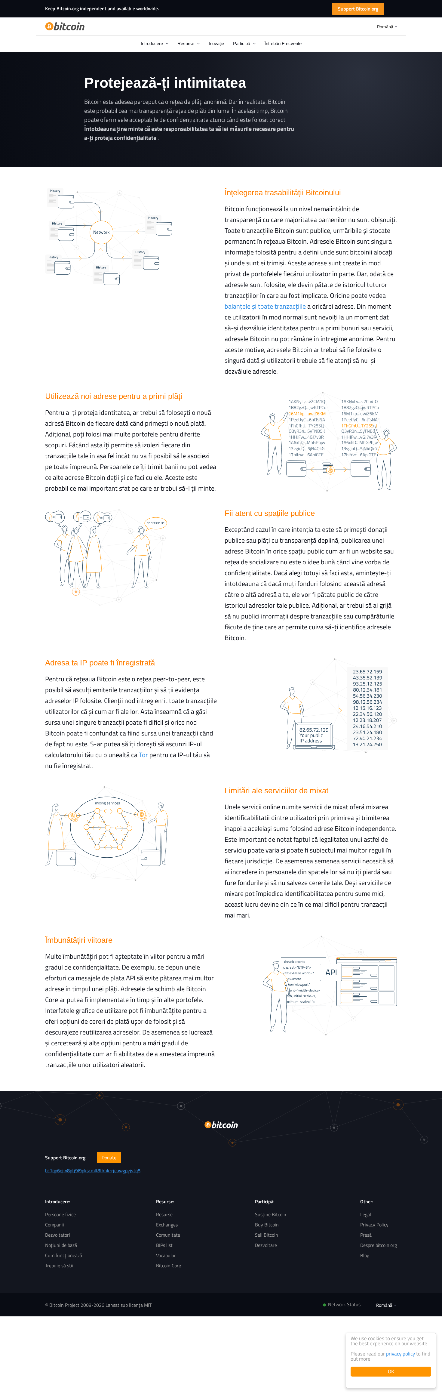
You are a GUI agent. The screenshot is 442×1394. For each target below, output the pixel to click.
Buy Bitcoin (267, 1224)
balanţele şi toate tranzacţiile (265, 306)
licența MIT (140, 1305)
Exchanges (167, 1224)
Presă (366, 1234)
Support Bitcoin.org (358, 8)
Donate (109, 1157)
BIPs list (164, 1245)
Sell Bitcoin (266, 1234)
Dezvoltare (266, 1245)
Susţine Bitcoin (270, 1214)
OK (391, 1371)
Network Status (344, 1304)
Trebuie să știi (59, 1265)
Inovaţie (216, 43)
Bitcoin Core (168, 1265)
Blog (364, 1255)
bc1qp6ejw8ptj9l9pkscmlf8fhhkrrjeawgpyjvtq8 (92, 1170)
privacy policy (400, 1354)
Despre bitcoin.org (378, 1245)
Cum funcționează (63, 1255)
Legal (365, 1214)
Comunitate (168, 1234)
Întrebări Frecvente (283, 43)
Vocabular (166, 1255)
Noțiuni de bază (61, 1245)
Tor (143, 755)
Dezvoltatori (57, 1234)
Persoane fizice (60, 1214)
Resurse (164, 1214)
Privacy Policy (374, 1224)
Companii (54, 1224)
